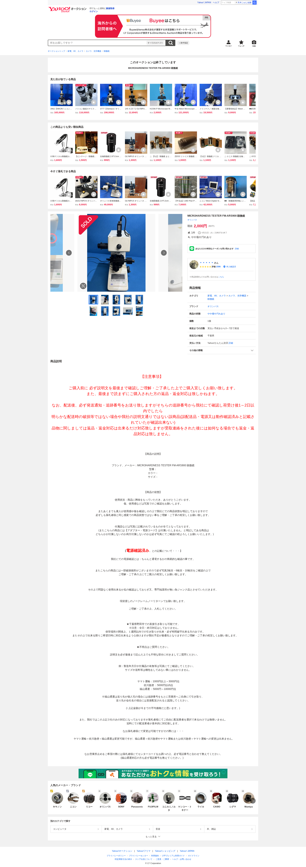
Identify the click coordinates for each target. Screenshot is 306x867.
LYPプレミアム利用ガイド (173, 856)
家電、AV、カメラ (75, 51)
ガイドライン (193, 856)
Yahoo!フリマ (143, 851)
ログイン (94, 11)
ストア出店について (143, 859)
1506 (218, 267)
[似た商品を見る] (83, 286)
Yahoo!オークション (122, 851)
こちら (221, 277)
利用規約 (155, 856)
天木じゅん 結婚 (244, 2)
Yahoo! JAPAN (204, 2)
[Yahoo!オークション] (68, 8)
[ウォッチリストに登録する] (68, 102)
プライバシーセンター (138, 856)
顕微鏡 (106, 51)
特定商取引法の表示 (123, 859)
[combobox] (97, 43)
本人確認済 (231, 267)
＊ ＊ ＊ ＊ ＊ (206, 263)
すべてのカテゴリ (155, 43)
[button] (221, 350)
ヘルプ (216, 2)
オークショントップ (56, 51)
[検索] (254, 2)
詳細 (237, 249)
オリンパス (192, 220)
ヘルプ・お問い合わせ (181, 859)
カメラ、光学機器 (93, 51)
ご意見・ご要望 (162, 859)
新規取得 (110, 8)
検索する (170, 43)
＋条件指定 (183, 43)
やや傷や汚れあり (216, 313)
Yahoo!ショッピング (165, 851)
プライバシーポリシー (116, 856)
